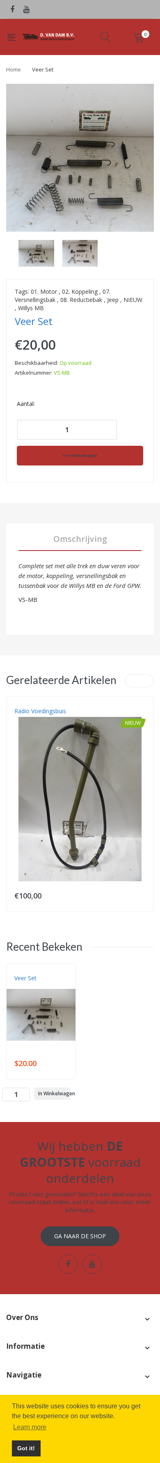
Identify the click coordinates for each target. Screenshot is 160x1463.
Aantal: (26, 404)
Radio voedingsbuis (40, 711)
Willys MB (31, 308)
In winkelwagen (81, 455)
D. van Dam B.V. (33, 986)
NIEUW (132, 300)
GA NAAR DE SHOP (80, 1236)
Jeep (113, 300)
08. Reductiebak (81, 300)
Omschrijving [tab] (80, 538)
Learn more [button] (29, 1427)
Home (13, 69)
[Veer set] (36, 252)
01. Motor (44, 291)
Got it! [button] (26, 1448)
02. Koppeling (80, 291)
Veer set (25, 978)
